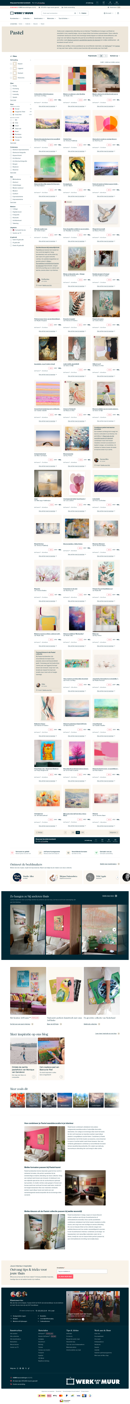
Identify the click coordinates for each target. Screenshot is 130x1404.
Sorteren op (114, 56)
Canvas (117, 46)
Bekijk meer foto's (108, 896)
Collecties (26, 18)
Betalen (15, 1319)
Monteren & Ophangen (20, 1321)
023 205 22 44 (42, 1311)
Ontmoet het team (74, 1319)
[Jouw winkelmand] (118, 13)
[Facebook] (23, 1368)
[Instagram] (17, 1368)
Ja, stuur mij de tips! (65, 1276)
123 (78, 832)
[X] (26, 1368)
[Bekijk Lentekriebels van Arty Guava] (62, 926)
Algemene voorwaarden (48, 1391)
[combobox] (57, 13)
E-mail (52, 1311)
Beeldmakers (38, 18)
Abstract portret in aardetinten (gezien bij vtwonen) (84, 40)
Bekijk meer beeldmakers (108, 864)
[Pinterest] (20, 1368)
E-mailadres (61, 1267)
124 (82, 832)
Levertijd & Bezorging (46, 1319)
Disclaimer (58, 1391)
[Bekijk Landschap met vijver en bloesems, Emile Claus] (100, 931)
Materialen (50, 18)
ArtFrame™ (108, 46)
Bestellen (43, 1316)
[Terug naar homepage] (21, 12)
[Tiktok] (29, 1368)
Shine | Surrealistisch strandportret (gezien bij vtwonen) (47, 263)
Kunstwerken (14, 18)
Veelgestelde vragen (19, 1316)
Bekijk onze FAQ (47, 285)
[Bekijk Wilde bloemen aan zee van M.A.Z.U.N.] (25, 917)
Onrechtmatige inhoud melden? (71, 1391)
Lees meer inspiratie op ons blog (106, 1034)
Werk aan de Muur (102, 1330)
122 (73, 832)
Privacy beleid (85, 1391)
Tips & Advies (63, 18)
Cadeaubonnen (45, 1321)
